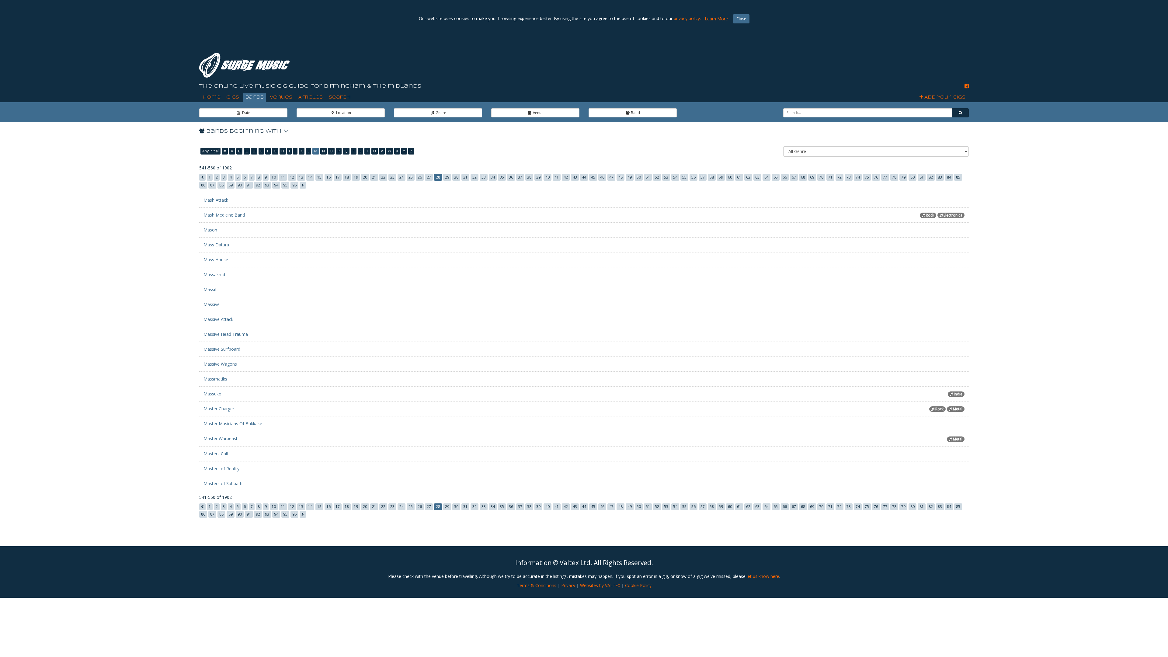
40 (547, 177)
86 (203, 185)
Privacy (568, 585)
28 (438, 177)
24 (401, 177)
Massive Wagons (220, 364)
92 (258, 185)
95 (285, 185)
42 (566, 177)
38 (529, 177)
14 (310, 177)
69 (812, 177)
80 (912, 177)
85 (958, 177)
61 (739, 177)
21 (374, 177)
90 (240, 185)
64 (766, 177)
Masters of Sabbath (222, 483)
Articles (310, 97)
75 (867, 177)
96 (294, 185)
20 (365, 177)
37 (520, 177)
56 (693, 177)
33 (483, 177)
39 (538, 177)
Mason (210, 230)
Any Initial (210, 151)
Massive (211, 304)
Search (340, 97)
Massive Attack (218, 319)
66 (785, 177)
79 (903, 177)
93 (267, 185)
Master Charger (218, 409)
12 (292, 177)
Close (741, 18)
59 (721, 177)
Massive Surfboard (221, 349)
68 (803, 177)
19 (356, 177)
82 (931, 177)
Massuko (212, 394)
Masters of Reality (221, 468)
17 (337, 177)
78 (894, 177)
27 (429, 177)
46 (602, 177)
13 (301, 177)
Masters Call (215, 454)
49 (629, 177)
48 (620, 177)
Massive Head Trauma (225, 334)
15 (319, 177)
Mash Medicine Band (224, 215)
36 (511, 177)
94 (276, 185)
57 (702, 177)
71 (830, 177)
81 (921, 177)
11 (283, 177)
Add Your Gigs (944, 97)
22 (383, 177)
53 (666, 177)
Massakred (214, 274)
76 (876, 177)
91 (249, 185)
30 (456, 177)
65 (775, 177)
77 (885, 177)
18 (347, 177)
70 (821, 177)
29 (447, 177)
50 (639, 177)
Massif (210, 289)
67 (794, 177)
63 (757, 177)
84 (949, 177)
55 (684, 177)
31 (465, 177)
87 (212, 185)
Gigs (232, 97)
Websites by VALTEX (600, 585)
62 (748, 177)
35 (502, 177)
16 (328, 177)
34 (493, 177)
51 (648, 177)
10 (274, 177)
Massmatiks (215, 379)
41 (556, 177)
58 (712, 177)
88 (221, 185)
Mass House (215, 259)
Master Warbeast (220, 438)
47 (611, 177)
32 (474, 177)
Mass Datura (216, 245)
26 (420, 177)
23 (392, 177)
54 (675, 177)
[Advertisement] (858, 60)
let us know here (763, 576)
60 (730, 177)
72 (839, 177)
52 (657, 177)
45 (593, 177)
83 (940, 177)
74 (858, 177)
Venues (281, 97)
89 (230, 185)
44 (584, 177)
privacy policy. (687, 18)
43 (575, 177)
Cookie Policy (638, 585)
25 (410, 177)
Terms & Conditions (536, 585)
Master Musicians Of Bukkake (232, 423)
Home (212, 97)
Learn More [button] (716, 19)
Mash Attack (215, 200)
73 (848, 177)
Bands (254, 97)
